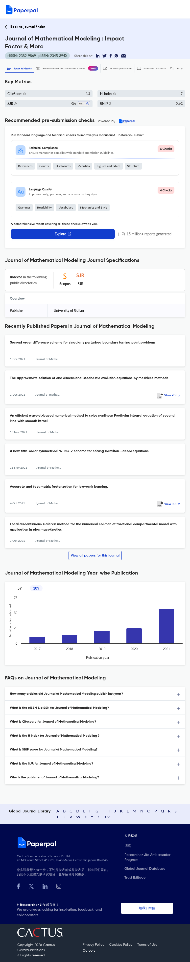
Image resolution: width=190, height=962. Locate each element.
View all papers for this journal (95, 555)
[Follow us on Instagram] (58, 885)
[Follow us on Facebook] (18, 885)
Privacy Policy (93, 944)
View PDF (170, 395)
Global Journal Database (144, 868)
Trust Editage (134, 877)
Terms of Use (147, 944)
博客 (127, 846)
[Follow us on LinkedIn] (45, 885)
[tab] (95, 694)
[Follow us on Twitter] (31, 885)
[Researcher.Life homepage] (70, 842)
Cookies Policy (120, 944)
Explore (60, 234)
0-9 (107, 816)
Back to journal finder (27, 27)
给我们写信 (147, 908)
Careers (89, 950)
